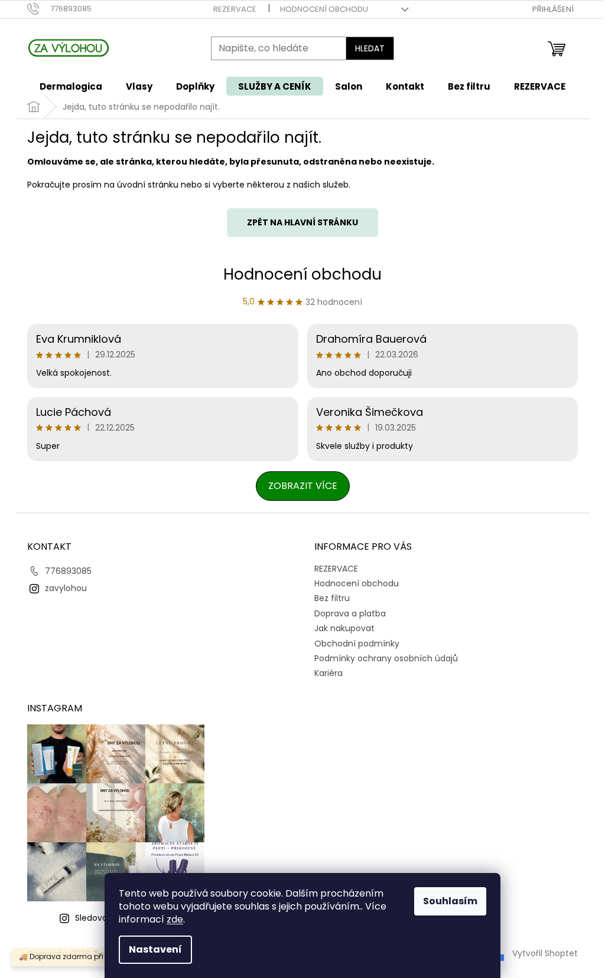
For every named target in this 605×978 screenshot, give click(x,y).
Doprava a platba (350, 613)
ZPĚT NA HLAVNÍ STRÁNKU (302, 222)
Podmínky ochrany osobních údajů (386, 658)
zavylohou (66, 588)
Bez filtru (332, 598)
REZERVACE (234, 9)
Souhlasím (450, 901)
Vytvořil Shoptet (545, 953)
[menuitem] (71, 86)
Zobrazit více (302, 486)
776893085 (68, 571)
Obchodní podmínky (356, 643)
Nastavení (155, 949)
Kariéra (328, 673)
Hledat (370, 48)
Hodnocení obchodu (324, 9)
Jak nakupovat (344, 628)
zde (175, 919)
